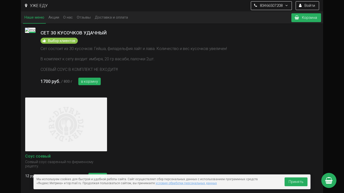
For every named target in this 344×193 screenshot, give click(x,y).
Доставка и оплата (111, 17)
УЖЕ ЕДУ (38, 5)
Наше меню (34, 17)
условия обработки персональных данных (186, 183)
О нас (68, 17)
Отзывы (84, 17)
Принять (296, 181)
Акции (53, 17)
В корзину (89, 81)
